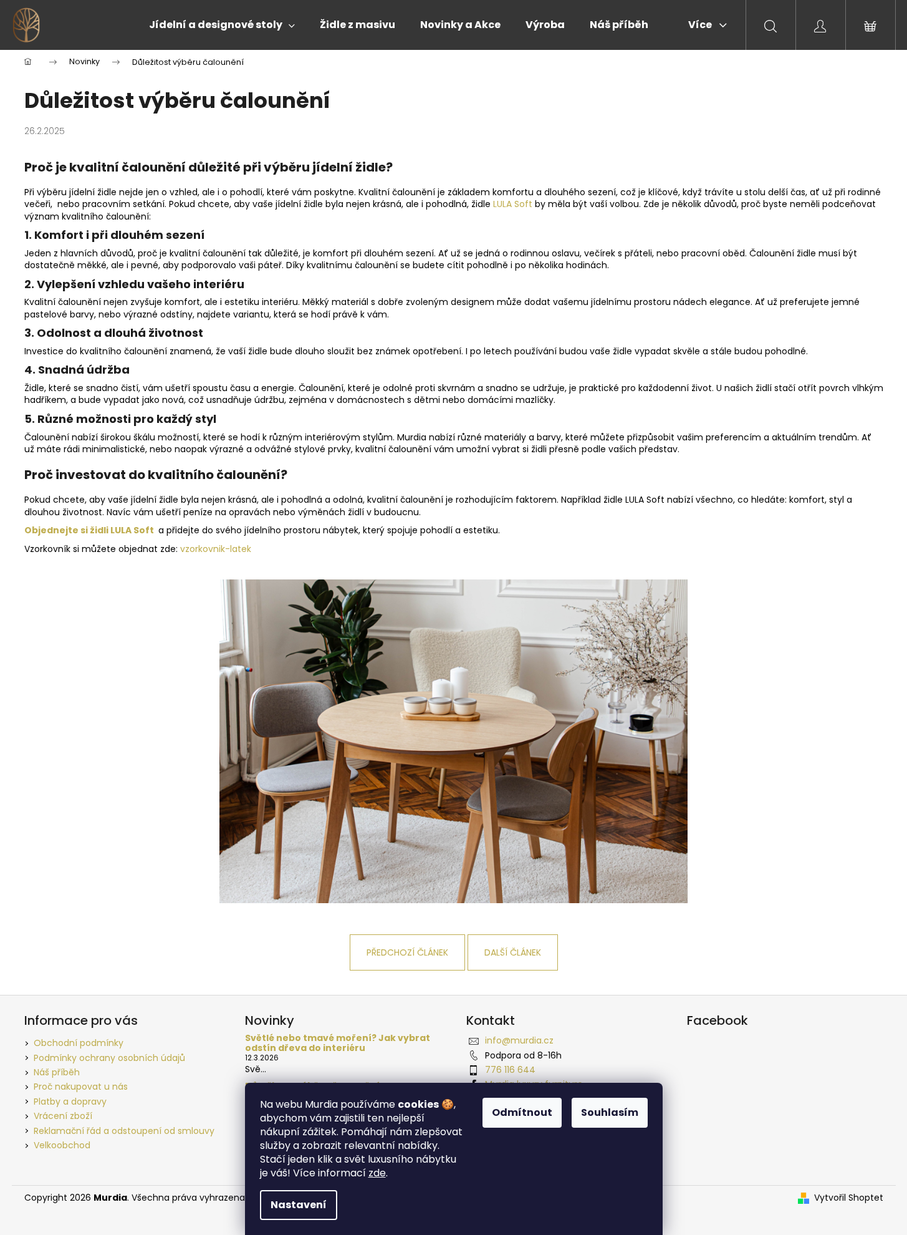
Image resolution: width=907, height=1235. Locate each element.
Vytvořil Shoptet (848, 1198)
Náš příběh (57, 1072)
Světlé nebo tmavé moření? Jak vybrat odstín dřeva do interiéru (337, 1043)
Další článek (512, 952)
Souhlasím (609, 1112)
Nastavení (299, 1205)
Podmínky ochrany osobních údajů (109, 1058)
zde (377, 1173)
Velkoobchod (62, 1145)
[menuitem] (222, 25)
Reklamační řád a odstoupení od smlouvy (124, 1131)
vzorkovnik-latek (215, 549)
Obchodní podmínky (78, 1043)
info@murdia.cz (519, 1040)
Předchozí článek (407, 952)
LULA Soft (512, 204)
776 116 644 (510, 1069)
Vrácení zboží (63, 1116)
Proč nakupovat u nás (81, 1086)
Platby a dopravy (70, 1101)
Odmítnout (522, 1112)
